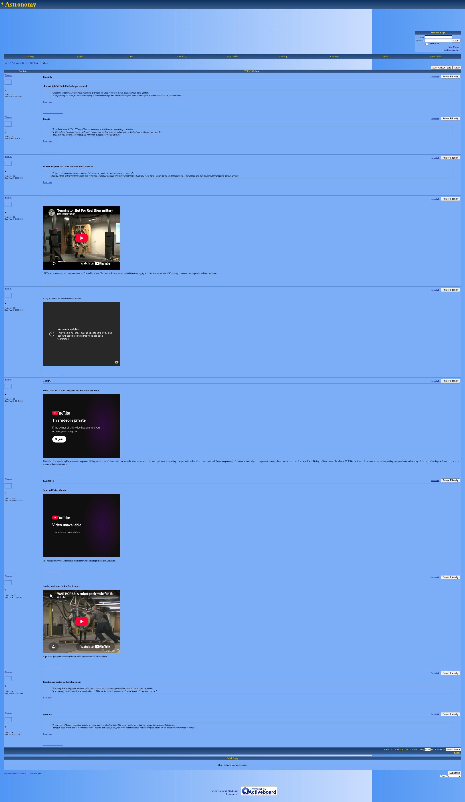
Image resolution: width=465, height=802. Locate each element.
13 (407, 749)
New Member (454, 47)
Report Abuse (232, 794)
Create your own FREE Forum (224, 791)
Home (6, 63)
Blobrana (8, 75)
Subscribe (454, 772)
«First (387, 749)
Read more (47, 102)
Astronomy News (19, 63)
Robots (457, 752)
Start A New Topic (441, 67)
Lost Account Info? (452, 50)
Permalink (435, 77)
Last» (415, 749)
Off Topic (34, 63)
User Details (232, 56)
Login (456, 40)
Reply (457, 67)
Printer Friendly (450, 76)
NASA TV (181, 56)
